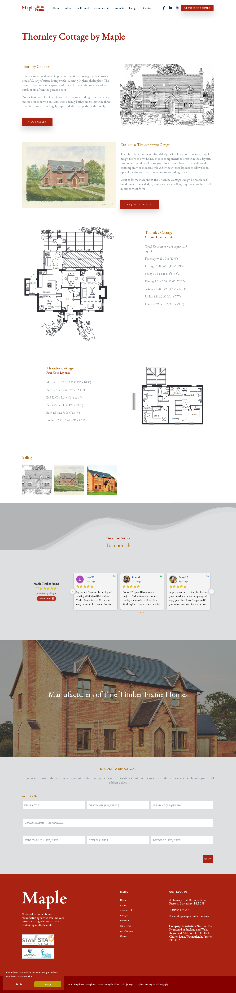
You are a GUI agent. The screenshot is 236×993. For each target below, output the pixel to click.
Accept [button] (47, 984)
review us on (45, 598)
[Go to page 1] (143, 612)
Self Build (83, 8)
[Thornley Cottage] (69, 480)
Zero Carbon (126, 930)
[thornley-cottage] (37, 480)
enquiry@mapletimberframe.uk (190, 916)
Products (119, 8)
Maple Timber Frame (46, 583)
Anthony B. (137, 577)
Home (56, 8)
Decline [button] (19, 984)
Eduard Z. (91, 577)
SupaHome (125, 925)
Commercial (101, 8)
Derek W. (183, 577)
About (69, 8)
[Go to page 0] (140, 612)
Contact (148, 8)
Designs (133, 8)
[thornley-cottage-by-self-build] (102, 480)
